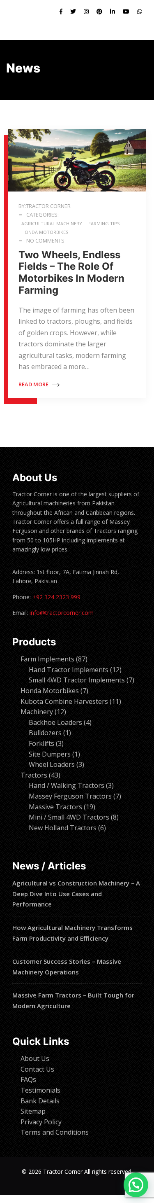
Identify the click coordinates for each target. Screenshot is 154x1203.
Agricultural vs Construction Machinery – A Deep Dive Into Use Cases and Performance (76, 893)
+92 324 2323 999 (56, 597)
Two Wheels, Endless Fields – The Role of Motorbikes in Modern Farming (71, 272)
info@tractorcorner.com (62, 613)
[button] (136, 1185)
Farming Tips (104, 223)
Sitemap (33, 1111)
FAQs (28, 1079)
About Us (35, 1058)
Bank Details (40, 1100)
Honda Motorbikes (44, 232)
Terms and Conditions (55, 1132)
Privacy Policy (41, 1121)
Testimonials (40, 1090)
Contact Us (37, 1069)
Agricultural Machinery (51, 223)
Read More (34, 384)
